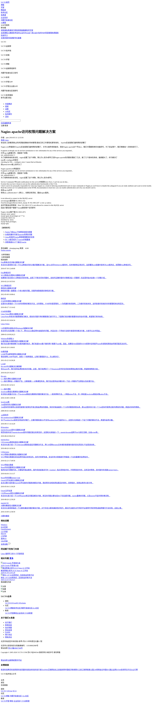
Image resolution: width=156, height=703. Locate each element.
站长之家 (56, 670)
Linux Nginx (5, 324)
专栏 (16, 38)
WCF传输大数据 (7, 465)
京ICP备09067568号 (15, 648)
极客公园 (90, 670)
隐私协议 (8, 637)
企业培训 (4, 17)
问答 (9, 38)
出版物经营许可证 (15, 660)
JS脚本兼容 (5, 516)
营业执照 (4, 660)
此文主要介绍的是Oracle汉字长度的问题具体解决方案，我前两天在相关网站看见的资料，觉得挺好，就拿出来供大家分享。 (47, 483)
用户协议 (8, 634)
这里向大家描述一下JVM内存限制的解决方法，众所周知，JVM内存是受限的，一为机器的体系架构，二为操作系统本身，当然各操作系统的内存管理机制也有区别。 (63, 304)
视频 (6, 106)
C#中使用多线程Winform (17, 328)
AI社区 (7, 111)
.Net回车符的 (11, 404)
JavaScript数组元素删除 (14, 392)
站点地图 (8, 627)
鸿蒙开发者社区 (7, 20)
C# (13, 339)
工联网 (84, 670)
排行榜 (13, 30)
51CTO (7, 603)
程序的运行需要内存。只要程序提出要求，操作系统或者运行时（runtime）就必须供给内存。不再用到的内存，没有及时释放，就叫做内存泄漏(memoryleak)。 (60, 470)
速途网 (62, 670)
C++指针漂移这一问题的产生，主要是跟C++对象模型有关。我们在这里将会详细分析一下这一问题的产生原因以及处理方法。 (48, 381)
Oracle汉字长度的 (12, 480)
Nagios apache (6, 250)
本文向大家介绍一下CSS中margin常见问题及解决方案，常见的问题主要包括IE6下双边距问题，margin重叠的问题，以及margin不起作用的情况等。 (55, 496)
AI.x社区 (35, 608)
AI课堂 (3, 23)
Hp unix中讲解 (11, 366)
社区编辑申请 (6, 123)
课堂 (12, 38)
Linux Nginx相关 (12, 314)
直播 (19, 38)
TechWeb (45, 670)
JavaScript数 (5, 402)
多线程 (9, 339)
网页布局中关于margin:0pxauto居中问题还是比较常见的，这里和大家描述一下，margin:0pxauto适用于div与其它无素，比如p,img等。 (50, 432)
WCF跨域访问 (6, 286)
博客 (2, 5)
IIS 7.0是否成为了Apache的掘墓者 (17, 239)
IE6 (2, 427)
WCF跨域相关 (13, 275)
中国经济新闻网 (71, 670)
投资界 (123, 670)
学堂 (2, 7)
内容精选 (8, 104)
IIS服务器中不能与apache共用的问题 (18, 234)
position (6, 427)
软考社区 (4, 12)
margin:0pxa (5, 440)
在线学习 (4, 35)
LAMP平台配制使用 (13, 354)
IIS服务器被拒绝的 (14, 341)
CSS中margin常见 (12, 493)
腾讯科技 (11, 670)
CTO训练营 (28, 613)
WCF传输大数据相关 (14, 454)
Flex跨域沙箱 (12, 262)
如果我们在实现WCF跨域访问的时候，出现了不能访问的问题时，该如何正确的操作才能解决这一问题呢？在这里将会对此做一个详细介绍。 (53, 278)
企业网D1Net (116, 670)
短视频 (18, 30)
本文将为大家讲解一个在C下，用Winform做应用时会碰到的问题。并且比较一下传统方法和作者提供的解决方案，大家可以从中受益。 (51, 331)
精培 (15, 613)
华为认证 (26, 33)
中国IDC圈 (107, 670)
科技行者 (38, 670)
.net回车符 (4, 415)
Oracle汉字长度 (6, 491)
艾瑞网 (50, 670)
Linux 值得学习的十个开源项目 (12, 554)
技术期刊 (8, 114)
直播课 (23, 30)
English (7, 632)
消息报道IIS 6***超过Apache (15, 242)
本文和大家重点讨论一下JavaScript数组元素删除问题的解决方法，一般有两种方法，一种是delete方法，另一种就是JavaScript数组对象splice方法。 (55, 394)
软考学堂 (29, 30)
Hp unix (3, 376)
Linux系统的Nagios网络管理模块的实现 (19, 237)
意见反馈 (8, 630)
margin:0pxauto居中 (13, 430)
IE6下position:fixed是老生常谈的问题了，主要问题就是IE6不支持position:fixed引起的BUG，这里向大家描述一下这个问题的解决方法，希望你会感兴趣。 (57, 420)
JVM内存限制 (11, 301)
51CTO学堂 (9, 613)
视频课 (3, 30)
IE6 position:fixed (12, 417)
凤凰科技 (24, 670)
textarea (6, 452)
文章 (2, 38)
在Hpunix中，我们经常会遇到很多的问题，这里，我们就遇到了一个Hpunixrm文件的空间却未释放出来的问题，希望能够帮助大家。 (50, 369)
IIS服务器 (4, 351)
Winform (4, 339)
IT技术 (39, 33)
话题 (6, 109)
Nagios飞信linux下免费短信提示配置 (18, 232)
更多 (11, 558)
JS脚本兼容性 (11, 505)
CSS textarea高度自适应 (14, 442)
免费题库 (55, 33)
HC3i (18, 603)
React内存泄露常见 (13, 467)
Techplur (23, 603)
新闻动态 (8, 625)
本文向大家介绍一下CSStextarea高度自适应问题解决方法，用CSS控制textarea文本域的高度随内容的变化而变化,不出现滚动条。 (48, 445)
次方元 (128, 670)
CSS (2, 452)
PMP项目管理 (47, 33)
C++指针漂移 (11, 379)
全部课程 (4, 33)
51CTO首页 (5, 2)
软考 (14, 33)
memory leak (15, 478)
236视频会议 (98, 670)
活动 (6, 116)
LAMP (3, 364)
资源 (6, 38)
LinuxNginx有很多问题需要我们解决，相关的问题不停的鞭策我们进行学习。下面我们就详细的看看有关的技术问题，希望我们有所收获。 (52, 316)
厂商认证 (33, 33)
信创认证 (19, 33)
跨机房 (8, 288)
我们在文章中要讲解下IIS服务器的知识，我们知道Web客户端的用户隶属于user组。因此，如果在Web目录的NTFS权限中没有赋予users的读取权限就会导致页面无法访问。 (64, 344)
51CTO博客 (9, 608)
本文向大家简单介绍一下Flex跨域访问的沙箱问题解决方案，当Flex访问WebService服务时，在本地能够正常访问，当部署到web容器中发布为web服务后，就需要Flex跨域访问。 (66, 265)
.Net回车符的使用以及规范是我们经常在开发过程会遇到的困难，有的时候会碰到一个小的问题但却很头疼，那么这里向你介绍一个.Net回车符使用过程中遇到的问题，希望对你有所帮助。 (71, 407)
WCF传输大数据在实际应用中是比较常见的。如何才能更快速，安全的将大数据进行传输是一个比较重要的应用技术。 (45, 457)
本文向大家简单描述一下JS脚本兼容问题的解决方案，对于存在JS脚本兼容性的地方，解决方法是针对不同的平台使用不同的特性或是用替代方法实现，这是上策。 (62, 508)
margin (3, 503)
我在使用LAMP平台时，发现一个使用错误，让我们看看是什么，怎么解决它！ (30, 357)
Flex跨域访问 (6, 273)
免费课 (3, 15)
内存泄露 (8, 478)
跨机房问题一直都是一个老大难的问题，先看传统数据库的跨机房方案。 (28, 291)
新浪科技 (4, 670)
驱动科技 (31, 670)
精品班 (3, 10)
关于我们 (8, 622)
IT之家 (79, 670)
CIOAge (13, 603)
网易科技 (17, 670)
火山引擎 (134, 670)
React (3, 478)
